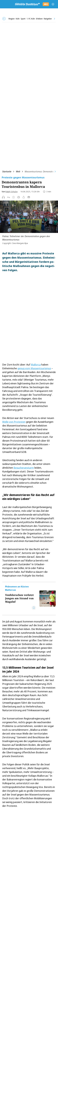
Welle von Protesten (13, 421)
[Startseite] (27, 4)
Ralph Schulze (11, 191)
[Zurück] (4, 18)
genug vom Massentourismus (34, 368)
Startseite (6, 171)
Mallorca (36, 364)
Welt (18, 171)
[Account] (53, 4)
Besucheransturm (24, 467)
